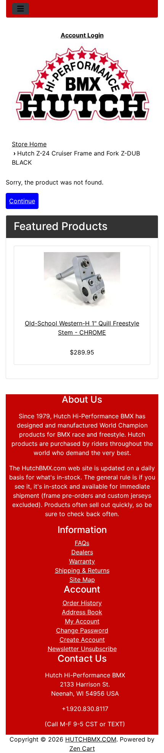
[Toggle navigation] (20, 9)
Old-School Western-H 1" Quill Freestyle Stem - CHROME (82, 327)
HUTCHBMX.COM (90, 739)
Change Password (82, 630)
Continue (22, 201)
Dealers (82, 552)
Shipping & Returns (82, 570)
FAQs (82, 543)
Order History (82, 603)
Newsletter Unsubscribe (82, 649)
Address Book (82, 612)
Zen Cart (82, 748)
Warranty (82, 561)
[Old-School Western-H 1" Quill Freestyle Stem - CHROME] (82, 280)
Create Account (82, 639)
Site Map (82, 579)
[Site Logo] (82, 83)
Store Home (29, 144)
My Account (82, 621)
